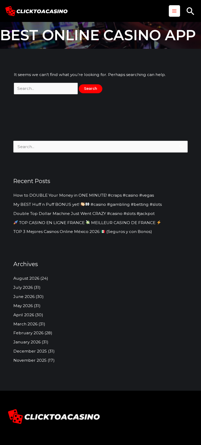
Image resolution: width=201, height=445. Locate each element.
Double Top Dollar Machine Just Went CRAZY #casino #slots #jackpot (84, 213)
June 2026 (24, 296)
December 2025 (30, 351)
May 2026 (23, 305)
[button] (190, 11)
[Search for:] (46, 88)
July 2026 (23, 287)
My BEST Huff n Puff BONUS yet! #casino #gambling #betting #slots (87, 204)
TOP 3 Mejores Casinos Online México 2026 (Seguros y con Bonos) (82, 231)
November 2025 (30, 360)
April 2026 (23, 314)
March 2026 (25, 323)
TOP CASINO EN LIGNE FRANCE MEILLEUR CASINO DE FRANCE (87, 222)
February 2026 (28, 332)
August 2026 (26, 278)
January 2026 (27, 341)
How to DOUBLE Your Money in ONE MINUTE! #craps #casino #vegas (83, 195)
